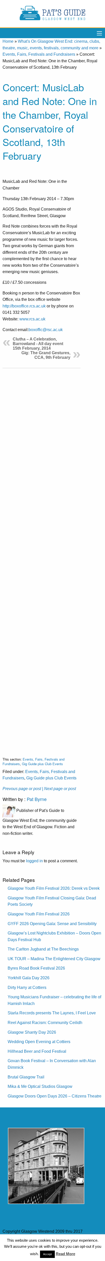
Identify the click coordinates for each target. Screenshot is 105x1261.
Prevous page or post (22, 789)
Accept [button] (47, 1254)
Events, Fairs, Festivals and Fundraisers (39, 54)
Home (8, 41)
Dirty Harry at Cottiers (27, 987)
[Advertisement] (42, 558)
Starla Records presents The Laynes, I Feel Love (52, 1013)
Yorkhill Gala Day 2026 (28, 978)
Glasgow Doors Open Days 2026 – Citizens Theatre (54, 1096)
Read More (65, 1254)
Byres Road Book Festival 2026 (36, 968)
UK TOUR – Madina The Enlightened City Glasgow (54, 959)
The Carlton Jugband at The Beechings (43, 949)
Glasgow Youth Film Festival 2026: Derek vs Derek (54, 888)
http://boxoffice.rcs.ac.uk (24, 306)
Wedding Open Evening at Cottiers (39, 1042)
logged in (34, 861)
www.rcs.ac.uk (32, 319)
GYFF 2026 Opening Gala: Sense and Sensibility (52, 924)
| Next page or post (59, 789)
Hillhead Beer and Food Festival (37, 1051)
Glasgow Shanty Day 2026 (32, 1032)
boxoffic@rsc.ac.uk (46, 330)
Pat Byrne (37, 799)
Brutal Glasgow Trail (26, 1077)
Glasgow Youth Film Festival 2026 (39, 914)
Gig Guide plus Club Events (42, 763)
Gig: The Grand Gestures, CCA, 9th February (45, 355)
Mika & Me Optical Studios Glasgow (40, 1086)
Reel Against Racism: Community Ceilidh (45, 1022)
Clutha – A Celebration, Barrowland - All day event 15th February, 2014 (38, 343)
